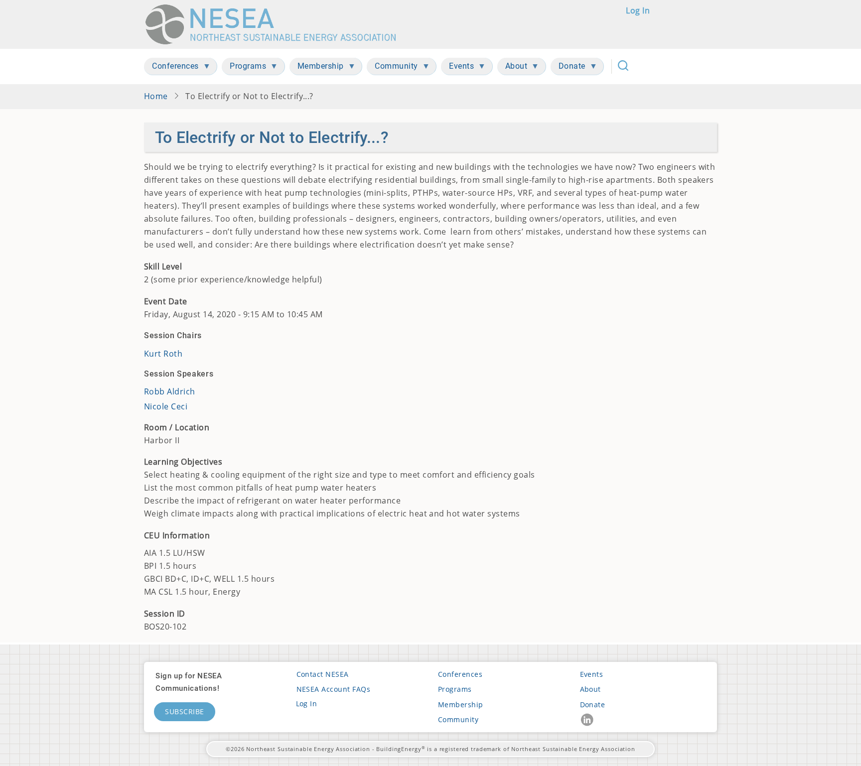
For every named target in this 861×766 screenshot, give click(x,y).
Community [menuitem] (392, 68)
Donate (592, 704)
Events (591, 674)
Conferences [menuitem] (171, 68)
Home (156, 96)
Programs (455, 689)
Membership (460, 704)
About (590, 689)
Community (458, 719)
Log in (638, 10)
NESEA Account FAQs (333, 689)
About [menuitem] (512, 68)
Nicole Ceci (165, 406)
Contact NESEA (322, 674)
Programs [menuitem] (244, 68)
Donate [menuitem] (568, 68)
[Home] (275, 24)
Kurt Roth (163, 353)
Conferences (460, 674)
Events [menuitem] (457, 68)
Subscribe (184, 711)
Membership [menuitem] (316, 68)
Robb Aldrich (169, 391)
